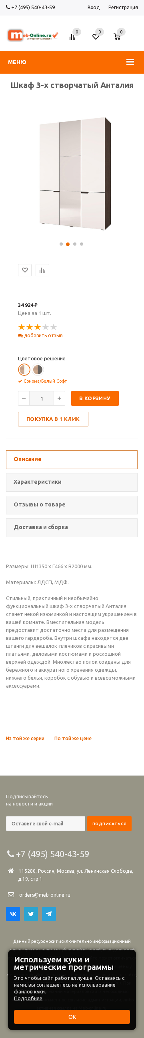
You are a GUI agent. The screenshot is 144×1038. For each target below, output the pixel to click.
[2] (30, 327)
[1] (22, 327)
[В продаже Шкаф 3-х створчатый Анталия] (72, 232)
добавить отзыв (42, 335)
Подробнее (28, 998)
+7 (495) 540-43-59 (32, 7)
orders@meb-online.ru (44, 894)
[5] (54, 327)
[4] (46, 327)
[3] (38, 327)
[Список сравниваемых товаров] (73, 40)
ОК (72, 1017)
